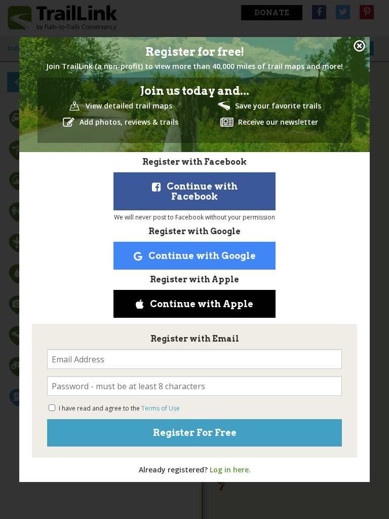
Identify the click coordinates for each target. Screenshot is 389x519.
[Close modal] (359, 46)
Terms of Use (160, 408)
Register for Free (195, 432)
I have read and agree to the (119, 408)
